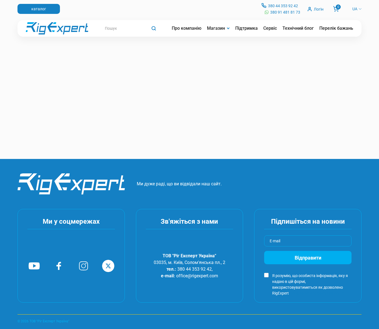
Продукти (293, 321)
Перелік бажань (336, 28)
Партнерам (352, 321)
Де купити (330, 321)
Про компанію (186, 28)
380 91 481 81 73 (285, 12)
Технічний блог (298, 28)
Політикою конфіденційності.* (317, 293)
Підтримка (246, 28)
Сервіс (270, 28)
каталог (38, 9)
